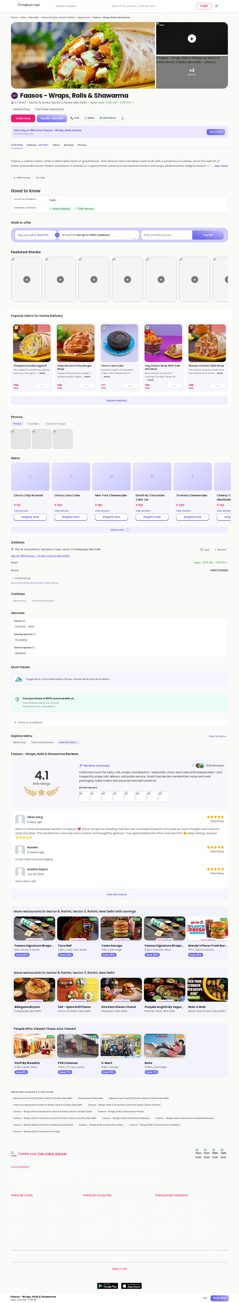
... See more (220, 166)
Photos (17, 423)
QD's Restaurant (165, 1238)
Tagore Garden (128, 1238)
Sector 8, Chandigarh (96, 1220)
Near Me (73, 1253)
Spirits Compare (90, 1253)
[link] (32, 357)
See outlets (215, 131)
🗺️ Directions (107, 118)
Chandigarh (54, 1211)
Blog (63, 1253)
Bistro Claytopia (200, 1206)
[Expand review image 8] (164, 796)
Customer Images (55, 423)
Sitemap (132, 1253)
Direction (221, 549)
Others (179, 1274)
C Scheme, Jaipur (129, 1225)
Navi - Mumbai (20, 1229)
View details (21, 510)
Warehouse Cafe (201, 1220)
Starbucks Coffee (166, 1229)
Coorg (50, 1234)
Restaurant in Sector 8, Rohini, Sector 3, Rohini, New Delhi (42, 1098)
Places (143, 1253)
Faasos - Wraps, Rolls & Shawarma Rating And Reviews (43, 1124)
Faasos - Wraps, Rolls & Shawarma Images (36, 1131)
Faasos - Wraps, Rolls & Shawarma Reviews (126, 1118)
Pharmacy (139, 1167)
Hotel (126, 1167)
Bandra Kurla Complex (96, 1229)
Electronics (112, 1167)
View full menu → (218, 736)
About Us (37, 1253)
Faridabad (53, 1215)
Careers (219, 1253)
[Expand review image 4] (118, 796)
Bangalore (17, 1211)
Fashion (69, 1167)
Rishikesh (16, 1234)
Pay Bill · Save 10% (52, 118)
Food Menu (33, 423)
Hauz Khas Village (93, 1238)
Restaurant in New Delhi (90, 1098)
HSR (85, 1211)
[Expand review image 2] (95, 796)
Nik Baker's (162, 1215)
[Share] (122, 118)
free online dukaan (52, 1154)
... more (41, 373)
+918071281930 (219, 570)
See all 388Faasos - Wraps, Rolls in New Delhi (40, 556)
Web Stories (119, 1259)
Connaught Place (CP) (133, 1234)
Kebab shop (19, 600)
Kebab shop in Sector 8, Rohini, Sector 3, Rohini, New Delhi (139, 1098)
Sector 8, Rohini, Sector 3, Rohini (58, 17)
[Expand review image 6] (141, 796)
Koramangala (91, 1206)
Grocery (83, 1167)
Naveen (32, 847)
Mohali (15, 1225)
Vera (206, 1253)
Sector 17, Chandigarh (132, 1220)
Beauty (56, 1167)
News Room (22, 1253)
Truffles (160, 1206)
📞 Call (74, 118)
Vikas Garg (35, 817)
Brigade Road (127, 1206)
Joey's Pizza (163, 1234)
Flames (195, 1215)
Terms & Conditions (113, 1253)
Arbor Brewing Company (170, 1211)
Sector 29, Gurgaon (130, 1211)
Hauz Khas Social (201, 1238)
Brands (165, 1253)
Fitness (96, 1167)
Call (205, 1298)
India (23, 17)
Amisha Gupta (37, 869)
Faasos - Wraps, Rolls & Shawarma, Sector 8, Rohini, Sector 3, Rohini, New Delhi (54, 1118)
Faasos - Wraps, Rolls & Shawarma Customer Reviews (185, 1118)
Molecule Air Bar (165, 1220)
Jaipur (15, 1220)
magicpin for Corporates (186, 1253)
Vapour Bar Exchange (168, 1225)
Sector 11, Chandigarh (96, 1225)
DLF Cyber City (92, 1215)
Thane (50, 1229)
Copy (206, 549)
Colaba (123, 1229)
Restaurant (84, 17)
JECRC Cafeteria (201, 1225)
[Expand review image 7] (152, 796)
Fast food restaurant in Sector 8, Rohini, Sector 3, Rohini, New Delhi (47, 1104)
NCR (49, 1220)
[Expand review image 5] (130, 796)
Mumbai (52, 1225)
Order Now (23, 118)
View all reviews (117, 894)
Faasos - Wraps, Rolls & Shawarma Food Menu (154, 1124)
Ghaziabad (17, 1215)
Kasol (14, 1238)
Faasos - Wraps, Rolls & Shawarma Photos (121, 1111)
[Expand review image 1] (84, 796)
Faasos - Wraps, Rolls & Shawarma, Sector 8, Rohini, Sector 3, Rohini (124, 1104)
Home (14, 17)
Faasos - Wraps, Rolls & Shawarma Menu (101, 1124)
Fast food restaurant (43, 600)
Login (204, 5)
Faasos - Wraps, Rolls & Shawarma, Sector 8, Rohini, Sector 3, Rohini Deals (52, 1111)
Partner (154, 1253)
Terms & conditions (29, 722)
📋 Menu (89, 118)
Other (154, 1167)
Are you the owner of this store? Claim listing (34, 583)
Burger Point (198, 1211)
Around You (51, 1253)
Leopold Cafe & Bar (203, 1229)
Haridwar (52, 1238)
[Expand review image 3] (107, 796)
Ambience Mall (128, 1215)
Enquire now (30, 517)
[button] (192, 38)
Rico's (194, 1234)
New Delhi (34, 17)
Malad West (90, 1234)
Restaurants (40, 1167)
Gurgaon (52, 1206)
